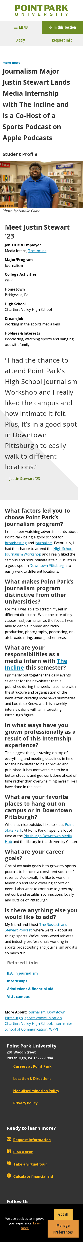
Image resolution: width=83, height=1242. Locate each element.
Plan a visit (23, 1152)
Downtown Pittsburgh (48, 565)
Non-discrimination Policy (36, 1090)
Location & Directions (32, 1078)
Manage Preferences (63, 1229)
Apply (20, 40)
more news (11, 62)
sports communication (43, 1017)
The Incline (37, 250)
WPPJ (53, 1029)
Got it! (63, 1214)
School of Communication (26, 1029)
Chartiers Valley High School (28, 1023)
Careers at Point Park (32, 1066)
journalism (43, 542)
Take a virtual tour (30, 1164)
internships (63, 1023)
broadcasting (16, 542)
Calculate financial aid (33, 1176)
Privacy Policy (25, 1103)
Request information (32, 1139)
